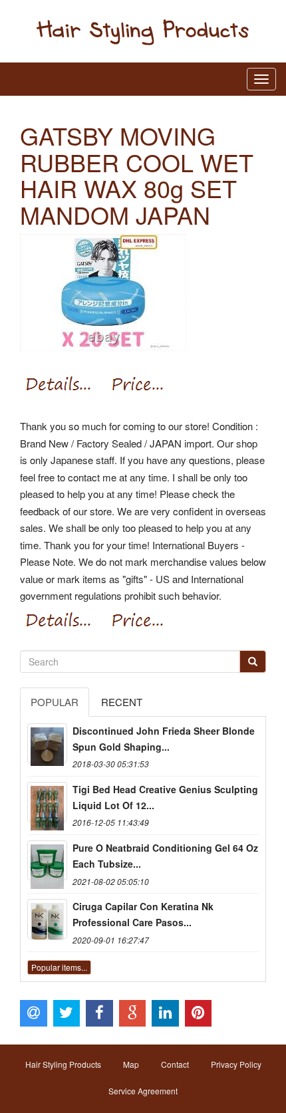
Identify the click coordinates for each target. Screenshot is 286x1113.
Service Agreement (143, 1090)
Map (131, 1064)
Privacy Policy (236, 1064)
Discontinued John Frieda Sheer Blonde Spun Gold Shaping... (163, 738)
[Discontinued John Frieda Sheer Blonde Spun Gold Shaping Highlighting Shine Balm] (47, 743)
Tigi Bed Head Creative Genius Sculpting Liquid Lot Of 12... (165, 797)
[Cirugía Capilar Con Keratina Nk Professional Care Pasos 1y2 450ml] (47, 919)
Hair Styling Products (63, 1064)
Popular (54, 702)
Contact (175, 1064)
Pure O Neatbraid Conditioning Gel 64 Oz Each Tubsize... (165, 855)
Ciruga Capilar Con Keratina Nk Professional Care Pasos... (143, 914)
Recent (121, 702)
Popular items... (59, 967)
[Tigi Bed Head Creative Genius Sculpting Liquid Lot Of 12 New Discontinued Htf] (47, 802)
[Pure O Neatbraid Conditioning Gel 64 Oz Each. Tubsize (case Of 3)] (47, 860)
